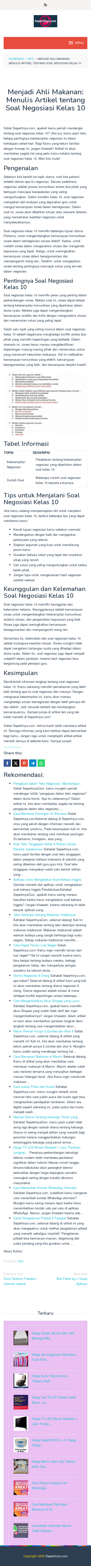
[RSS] (45, 5)
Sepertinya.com (57, 1556)
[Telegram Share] (32, 763)
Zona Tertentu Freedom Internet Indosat (20, 1278)
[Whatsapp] (41, 763)
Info (20, 1261)
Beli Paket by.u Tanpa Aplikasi (72, 1278)
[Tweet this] (15, 763)
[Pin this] (24, 763)
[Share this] (7, 763)
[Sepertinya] (45, 20)
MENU (79, 43)
